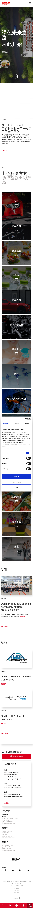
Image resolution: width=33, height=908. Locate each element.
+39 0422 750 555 (15, 772)
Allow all (16, 476)
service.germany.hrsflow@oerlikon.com (14, 779)
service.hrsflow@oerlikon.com (12, 776)
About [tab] (27, 423)
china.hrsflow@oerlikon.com (8, 837)
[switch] (28, 458)
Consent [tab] (5, 423)
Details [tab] (16, 423)
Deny (16, 487)
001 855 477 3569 (15, 785)
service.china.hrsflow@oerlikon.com (14, 796)
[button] (9, 157)
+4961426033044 (13, 774)
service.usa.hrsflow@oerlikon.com (13, 787)
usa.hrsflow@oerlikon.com (8, 850)
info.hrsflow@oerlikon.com (8, 823)
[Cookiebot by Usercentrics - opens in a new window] (23, 419)
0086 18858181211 (15, 794)
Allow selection (16, 482)
